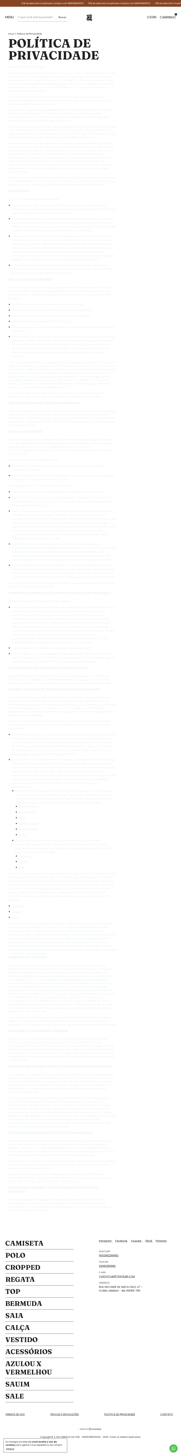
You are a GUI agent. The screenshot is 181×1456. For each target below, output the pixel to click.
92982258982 (107, 1266)
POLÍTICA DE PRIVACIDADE (119, 1414)
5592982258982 (108, 1255)
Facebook (25, 856)
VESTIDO (21, 1339)
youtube (136, 1241)
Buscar (62, 17)
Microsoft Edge (28, 829)
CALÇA (17, 1327)
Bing (21, 867)
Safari (22, 818)
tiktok (149, 1241)
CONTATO (166, 1414)
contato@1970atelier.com (117, 1276)
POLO (15, 1255)
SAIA (14, 1315)
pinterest (161, 1241)
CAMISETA (24, 1243)
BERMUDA (23, 1303)
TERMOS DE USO (15, 1414)
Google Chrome (29, 806)
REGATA (20, 1279)
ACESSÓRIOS (28, 1352)
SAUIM (17, 1384)
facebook (121, 1241)
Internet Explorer (29, 823)
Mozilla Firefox (27, 812)
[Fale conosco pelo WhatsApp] (173, 1448)
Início (11, 33)
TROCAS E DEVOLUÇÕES (64, 1414)
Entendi (10, 1448)
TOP (12, 1291)
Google (23, 862)
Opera (23, 835)
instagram (105, 1241)
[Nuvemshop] (91, 1429)
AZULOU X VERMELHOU (28, 1368)
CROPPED (22, 1267)
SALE (14, 1396)
